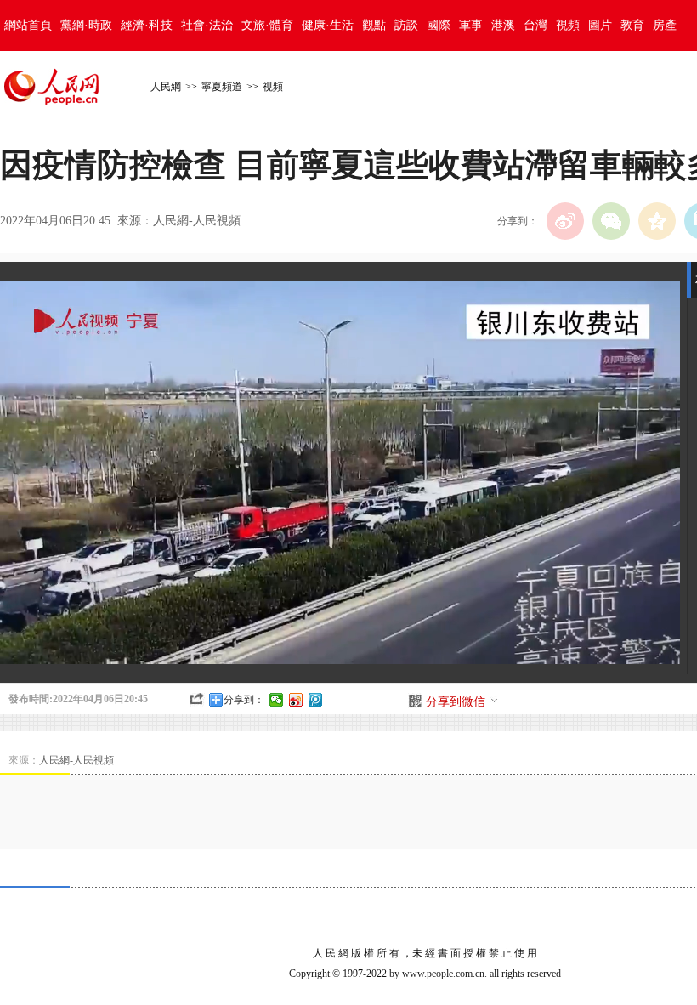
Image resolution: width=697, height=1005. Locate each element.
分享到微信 (455, 702)
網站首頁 (28, 25)
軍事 (471, 25)
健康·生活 (328, 25)
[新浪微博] (565, 221)
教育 (632, 25)
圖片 (600, 25)
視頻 (568, 25)
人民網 (165, 87)
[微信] (611, 221)
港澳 (503, 25)
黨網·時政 (86, 25)
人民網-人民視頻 (197, 220)
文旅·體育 (267, 25)
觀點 (374, 25)
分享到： (244, 700)
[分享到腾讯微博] (316, 700)
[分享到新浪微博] (296, 700)
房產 (665, 25)
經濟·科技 (147, 25)
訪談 (406, 25)
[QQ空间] (657, 221)
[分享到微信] (276, 700)
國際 (438, 25)
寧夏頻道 (221, 87)
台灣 (535, 25)
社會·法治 (207, 25)
